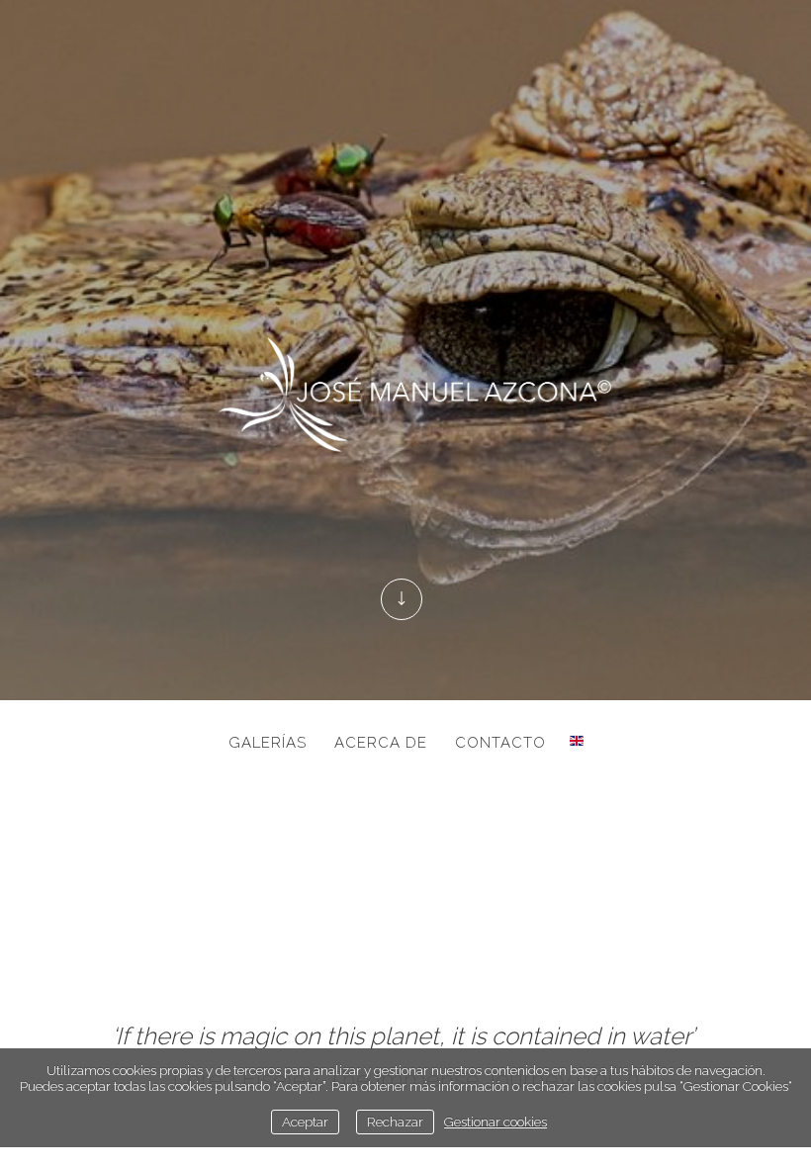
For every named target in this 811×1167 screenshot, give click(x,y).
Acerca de (380, 743)
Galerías (267, 743)
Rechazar (395, 1121)
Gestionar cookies (495, 1121)
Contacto (500, 743)
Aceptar (305, 1121)
